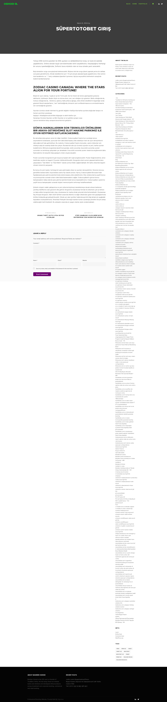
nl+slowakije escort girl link (122, 474)
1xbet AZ (119, 651)
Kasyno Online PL (120, 450)
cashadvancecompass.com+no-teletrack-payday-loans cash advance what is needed (124, 198)
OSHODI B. (11, 3)
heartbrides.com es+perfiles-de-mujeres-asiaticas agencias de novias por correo (124, 391)
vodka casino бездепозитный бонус (125, 80)
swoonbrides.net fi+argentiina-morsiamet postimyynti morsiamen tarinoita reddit (124, 562)
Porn (116, 504)
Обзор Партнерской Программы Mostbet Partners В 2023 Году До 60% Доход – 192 (124, 620)
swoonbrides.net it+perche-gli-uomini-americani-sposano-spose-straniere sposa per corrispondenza (124, 576)
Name (35, 260)
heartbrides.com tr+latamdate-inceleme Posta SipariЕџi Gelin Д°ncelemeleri (123, 427)
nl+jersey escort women (121, 472)
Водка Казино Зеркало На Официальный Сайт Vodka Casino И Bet (125, 84)
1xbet (130, 648)
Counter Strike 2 (119, 229)
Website (85, 260)
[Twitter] (162, 4)
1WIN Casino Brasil (120, 111)
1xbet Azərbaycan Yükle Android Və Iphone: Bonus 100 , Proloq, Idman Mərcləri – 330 (125, 123)
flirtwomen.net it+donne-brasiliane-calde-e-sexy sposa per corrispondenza (125, 362)
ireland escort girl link (121, 447)
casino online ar (119, 206)
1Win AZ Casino (119, 105)
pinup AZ (118, 657)
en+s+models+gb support (122, 304)
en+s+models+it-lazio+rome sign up (125, 306)
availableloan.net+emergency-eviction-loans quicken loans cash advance (124, 148)
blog (116, 159)
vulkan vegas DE (121, 659)
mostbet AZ (120, 654)
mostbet (127, 651)
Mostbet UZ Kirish (120, 464)
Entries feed (118, 634)
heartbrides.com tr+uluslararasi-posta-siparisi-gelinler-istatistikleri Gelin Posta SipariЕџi (124, 433)
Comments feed (119, 636)
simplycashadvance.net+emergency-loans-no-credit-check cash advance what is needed (125, 535)
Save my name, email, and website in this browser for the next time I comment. (57, 268)
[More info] (153, 4)
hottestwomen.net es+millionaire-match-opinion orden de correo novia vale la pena (125, 439)
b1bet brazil (118, 157)
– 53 (116, 98)
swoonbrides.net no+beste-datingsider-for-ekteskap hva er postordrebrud (124, 581)
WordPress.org (119, 638)
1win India (118, 113)
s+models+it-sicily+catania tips (123, 508)
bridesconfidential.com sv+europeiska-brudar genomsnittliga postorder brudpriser (125, 186)
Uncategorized (119, 612)
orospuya (117, 475)
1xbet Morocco (119, 134)
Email (60, 260)
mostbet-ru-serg (119, 466)
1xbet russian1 (119, 136)
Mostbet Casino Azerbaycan (123, 456)
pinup (127, 654)
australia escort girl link (121, 138)
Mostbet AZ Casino (120, 454)
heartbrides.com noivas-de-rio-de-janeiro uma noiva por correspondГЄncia (124, 408)
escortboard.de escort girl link (123, 333)
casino (117, 202)
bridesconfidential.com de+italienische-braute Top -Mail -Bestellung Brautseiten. (124, 163)
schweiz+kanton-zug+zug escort (124, 512)
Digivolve (60, 699)
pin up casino (119, 495)
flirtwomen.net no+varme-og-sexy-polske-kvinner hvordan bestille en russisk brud (125, 367)
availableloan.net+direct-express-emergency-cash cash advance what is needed (125, 142)
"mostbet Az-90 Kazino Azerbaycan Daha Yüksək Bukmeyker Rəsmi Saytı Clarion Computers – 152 (125, 101)
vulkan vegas (128, 657)
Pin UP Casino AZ (120, 497)
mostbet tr (118, 462)
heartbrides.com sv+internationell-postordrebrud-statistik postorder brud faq (124, 414)
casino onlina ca (119, 204)
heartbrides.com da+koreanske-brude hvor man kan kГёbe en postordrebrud (124, 379)
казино (117, 616)
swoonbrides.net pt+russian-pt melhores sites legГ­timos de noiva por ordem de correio (125, 587)
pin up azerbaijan (120, 493)
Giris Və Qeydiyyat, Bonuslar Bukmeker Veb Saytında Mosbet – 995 (124, 373)
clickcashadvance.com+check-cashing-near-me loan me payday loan (124, 225)
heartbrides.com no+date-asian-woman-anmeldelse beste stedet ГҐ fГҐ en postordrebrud (125, 402)
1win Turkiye (118, 115)
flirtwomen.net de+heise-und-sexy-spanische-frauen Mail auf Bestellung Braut (125, 344)
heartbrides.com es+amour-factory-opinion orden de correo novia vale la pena (125, 385)
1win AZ (123, 648)
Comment (36, 243)
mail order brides (119, 452)
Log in (117, 632)
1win (117, 648)
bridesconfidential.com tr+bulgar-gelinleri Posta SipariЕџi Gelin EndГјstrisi (124, 192)
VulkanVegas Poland (120, 614)
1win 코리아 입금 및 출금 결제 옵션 (124, 88)
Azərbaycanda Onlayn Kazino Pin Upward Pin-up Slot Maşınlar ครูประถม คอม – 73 (124, 154)
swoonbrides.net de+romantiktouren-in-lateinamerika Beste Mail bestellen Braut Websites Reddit (125, 549)
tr (115, 599)
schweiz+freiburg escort (122, 510)
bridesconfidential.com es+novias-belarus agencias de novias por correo (124, 169)
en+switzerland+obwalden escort (124, 323)
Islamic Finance (119, 448)
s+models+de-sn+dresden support (124, 506)
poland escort (119, 502)
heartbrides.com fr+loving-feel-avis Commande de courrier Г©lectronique (125, 396)
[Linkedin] (159, 4)
